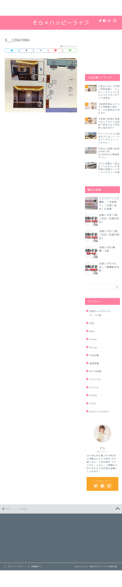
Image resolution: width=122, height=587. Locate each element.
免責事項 (35, 566)
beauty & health (99, 411)
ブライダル (95, 379)
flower (93, 339)
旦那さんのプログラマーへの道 (100, 313)
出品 (91, 323)
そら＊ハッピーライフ (61, 22)
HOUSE (93, 395)
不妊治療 (94, 355)
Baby (92, 331)
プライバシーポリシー (16, 566)
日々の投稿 (95, 371)
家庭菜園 (94, 363)
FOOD (92, 403)
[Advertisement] (61, 8)
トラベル (94, 387)
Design (93, 347)
